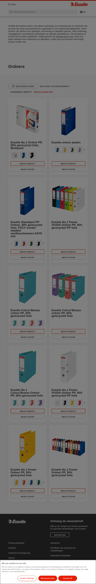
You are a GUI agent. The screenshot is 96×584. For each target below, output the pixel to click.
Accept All (67, 578)
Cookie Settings (27, 578)
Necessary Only (48, 578)
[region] (48, 572)
